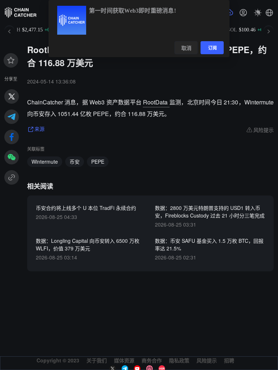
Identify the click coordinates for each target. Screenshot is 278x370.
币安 (75, 161)
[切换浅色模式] (257, 12)
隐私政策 (179, 360)
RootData (156, 102)
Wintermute (44, 161)
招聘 (229, 360)
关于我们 (97, 360)
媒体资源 (124, 360)
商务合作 (152, 360)
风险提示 (207, 360)
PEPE (97, 161)
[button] (269, 12)
